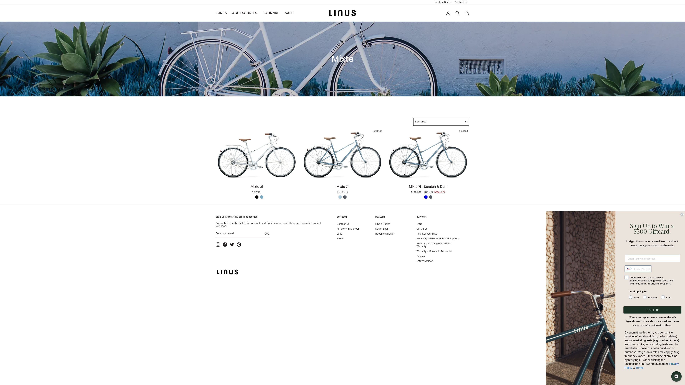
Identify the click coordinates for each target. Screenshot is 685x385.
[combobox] (628, 269)
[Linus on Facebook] (225, 244)
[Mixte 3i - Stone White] (252, 197)
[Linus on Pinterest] (239, 244)
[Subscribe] (267, 233)
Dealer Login (382, 228)
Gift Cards (422, 228)
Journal (271, 13)
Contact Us (461, 2)
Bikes (221, 13)
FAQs (419, 224)
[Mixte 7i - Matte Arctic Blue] (340, 197)
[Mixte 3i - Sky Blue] (261, 197)
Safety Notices (425, 261)
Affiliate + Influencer (348, 228)
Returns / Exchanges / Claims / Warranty (434, 245)
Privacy (421, 256)
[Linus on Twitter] (232, 244)
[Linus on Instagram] (218, 244)
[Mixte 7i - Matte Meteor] (345, 197)
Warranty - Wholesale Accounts (434, 251)
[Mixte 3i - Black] (256, 197)
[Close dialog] (682, 214)
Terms (639, 367)
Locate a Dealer (442, 2)
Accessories (244, 13)
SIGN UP (652, 310)
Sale (289, 13)
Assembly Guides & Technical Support (437, 238)
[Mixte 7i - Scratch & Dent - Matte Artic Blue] (426, 197)
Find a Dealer (382, 224)
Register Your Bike (427, 233)
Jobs (339, 233)
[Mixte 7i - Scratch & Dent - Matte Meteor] (430, 197)
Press (340, 238)
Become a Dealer (384, 233)
